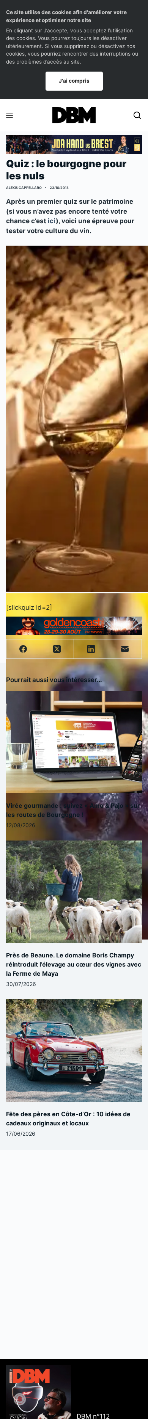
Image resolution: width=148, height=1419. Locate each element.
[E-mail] (125, 649)
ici (52, 221)
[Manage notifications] (20, 1399)
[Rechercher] (137, 115)
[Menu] (9, 115)
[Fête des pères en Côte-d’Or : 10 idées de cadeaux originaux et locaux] (74, 1050)
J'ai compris (74, 81)
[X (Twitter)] (57, 649)
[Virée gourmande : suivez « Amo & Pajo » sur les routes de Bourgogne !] (74, 742)
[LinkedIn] (91, 649)
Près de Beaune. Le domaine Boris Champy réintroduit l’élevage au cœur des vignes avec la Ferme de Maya (73, 964)
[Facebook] (23, 649)
